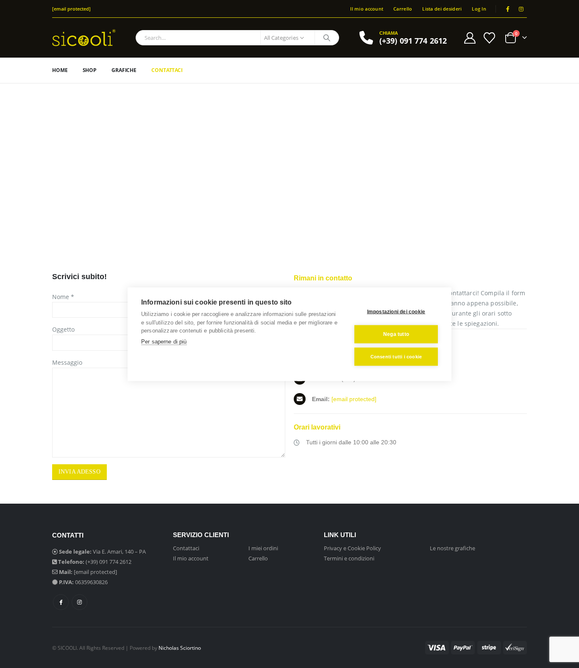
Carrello (402, 9)
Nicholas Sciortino (180, 647)
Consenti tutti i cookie (396, 356)
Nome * (63, 297)
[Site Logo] (84, 37)
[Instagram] (520, 8)
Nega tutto (396, 334)
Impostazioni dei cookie (396, 312)
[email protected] (353, 399)
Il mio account (366, 9)
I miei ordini (263, 548)
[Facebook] (507, 8)
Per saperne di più (164, 341)
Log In (479, 9)
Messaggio (67, 362)
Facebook (61, 602)
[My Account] (469, 38)
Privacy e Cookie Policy (352, 548)
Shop (90, 70)
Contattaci (167, 70)
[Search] (327, 37)
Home (60, 70)
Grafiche (123, 70)
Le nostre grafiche (452, 548)
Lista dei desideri (442, 9)
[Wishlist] (489, 38)
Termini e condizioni (349, 558)
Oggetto (63, 329)
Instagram (79, 602)
